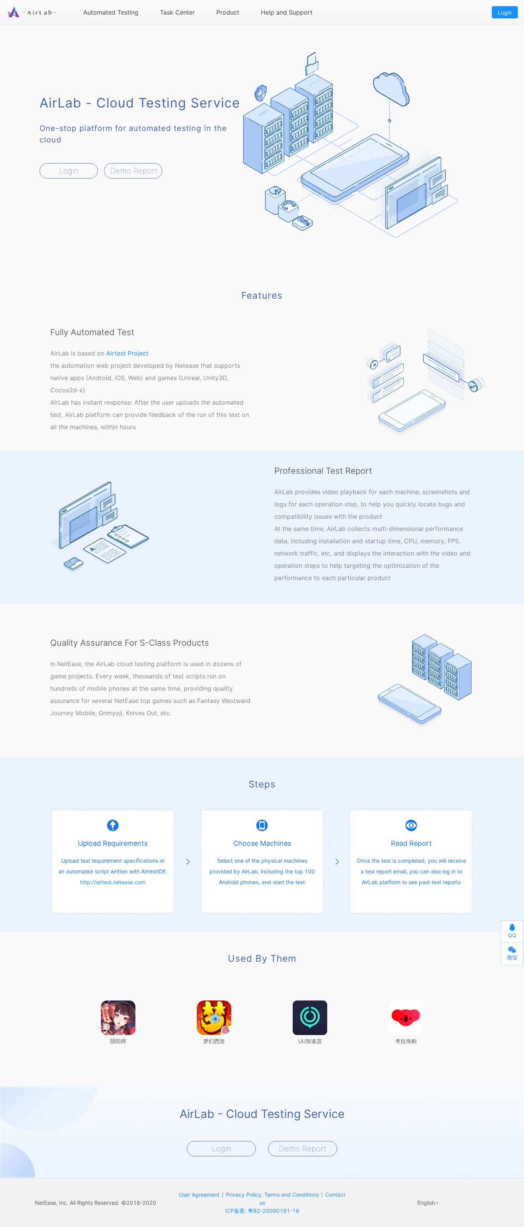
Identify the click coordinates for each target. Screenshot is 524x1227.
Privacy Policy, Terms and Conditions (272, 1194)
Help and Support (287, 12)
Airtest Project (127, 353)
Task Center (177, 12)
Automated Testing (110, 12)
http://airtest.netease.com (112, 882)
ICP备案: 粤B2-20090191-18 (262, 1210)
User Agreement (199, 1194)
